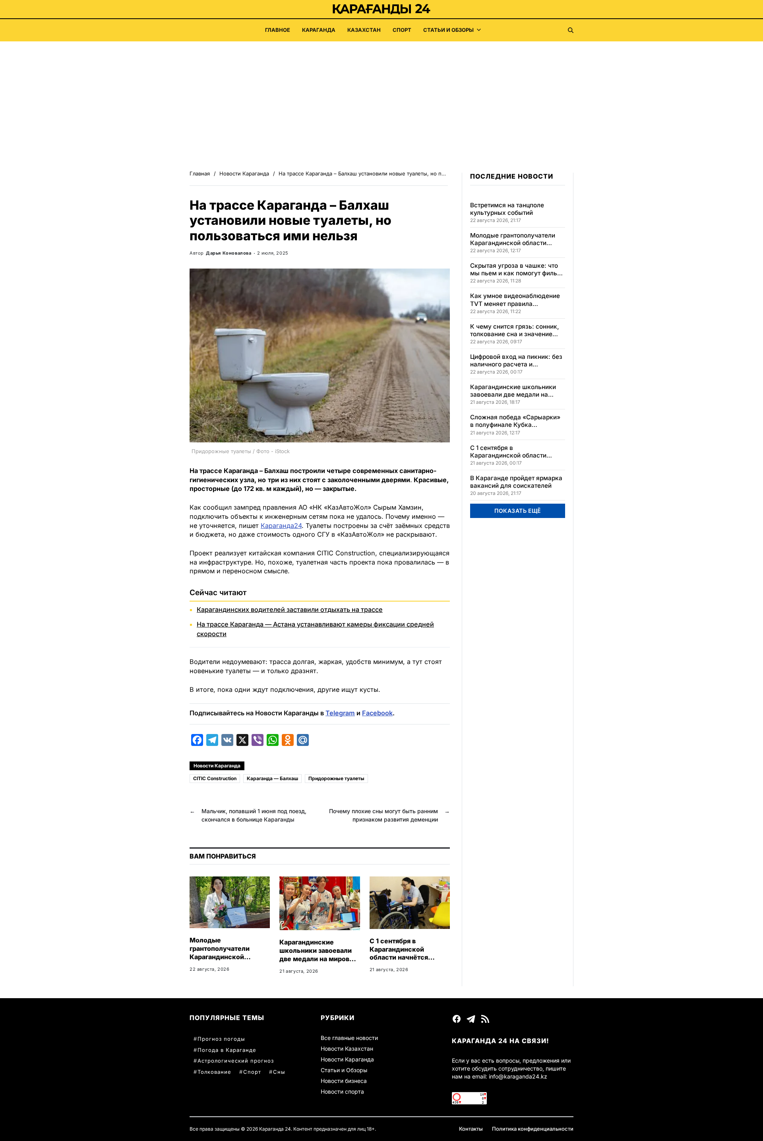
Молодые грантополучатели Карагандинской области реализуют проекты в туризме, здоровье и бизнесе (222, 960)
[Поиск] (570, 30)
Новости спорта (342, 1091)
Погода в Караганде (227, 1050)
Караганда (318, 30)
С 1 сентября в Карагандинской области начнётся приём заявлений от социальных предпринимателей (402, 961)
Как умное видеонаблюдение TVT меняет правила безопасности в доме (515, 299)
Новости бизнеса (344, 1080)
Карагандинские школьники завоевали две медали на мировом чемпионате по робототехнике (318, 958)
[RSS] (485, 1019)
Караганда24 (281, 526)
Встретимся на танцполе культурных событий (507, 208)
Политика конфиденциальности (532, 1128)
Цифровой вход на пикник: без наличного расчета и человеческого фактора (516, 360)
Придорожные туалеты (336, 778)
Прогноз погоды (221, 1039)
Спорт (402, 30)
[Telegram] (471, 1019)
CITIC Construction (214, 778)
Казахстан (364, 30)
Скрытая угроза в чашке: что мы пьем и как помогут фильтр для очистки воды (517, 269)
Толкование (214, 1072)
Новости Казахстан (347, 1048)
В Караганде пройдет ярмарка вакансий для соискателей (516, 481)
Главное (277, 30)
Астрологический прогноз (236, 1060)
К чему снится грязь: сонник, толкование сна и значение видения (514, 330)
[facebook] (456, 1019)
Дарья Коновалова (229, 253)
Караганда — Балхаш (272, 778)
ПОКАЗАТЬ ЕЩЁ (517, 510)
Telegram (340, 713)
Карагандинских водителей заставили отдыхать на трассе (290, 609)
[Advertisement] (381, 101)
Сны (279, 1072)
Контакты (471, 1128)
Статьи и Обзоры (448, 30)
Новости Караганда (217, 766)
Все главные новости (349, 1037)
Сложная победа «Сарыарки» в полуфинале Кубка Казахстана (515, 420)
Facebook (377, 713)
